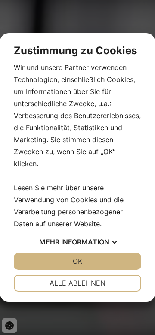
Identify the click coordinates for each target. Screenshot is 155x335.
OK (77, 261)
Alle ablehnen (77, 283)
